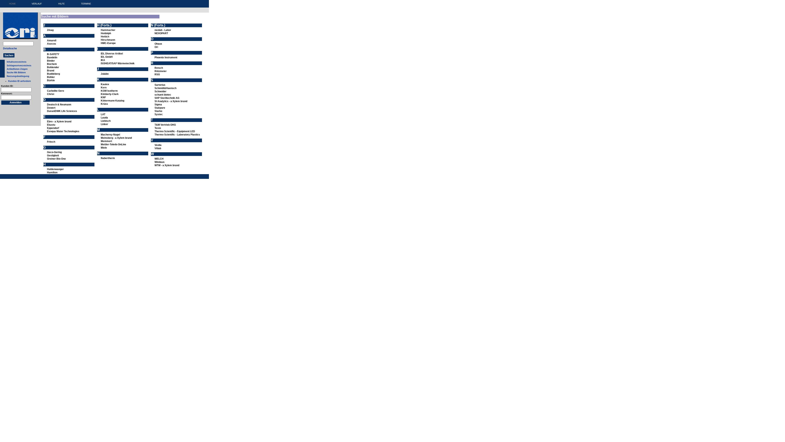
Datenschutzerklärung (98, 176)
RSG (157, 74)
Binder (51, 60)
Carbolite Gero (55, 90)
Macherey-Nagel (110, 134)
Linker (104, 124)
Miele (104, 147)
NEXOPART (161, 33)
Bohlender (53, 67)
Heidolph (106, 33)
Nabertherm (108, 158)
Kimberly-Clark (110, 94)
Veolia (158, 145)
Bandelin (52, 57)
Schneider (160, 91)
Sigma (158, 104)
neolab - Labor (163, 30)
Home (12, 3)
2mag (50, 30)
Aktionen (116, 176)
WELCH (159, 158)
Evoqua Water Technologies (63, 131)
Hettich (105, 36)
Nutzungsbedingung (18, 76)
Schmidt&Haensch (165, 88)
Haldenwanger (55, 169)
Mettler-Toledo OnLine (113, 144)
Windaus (160, 162)
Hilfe (61, 3)
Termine (86, 3)
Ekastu (51, 124)
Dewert (51, 107)
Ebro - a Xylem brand (59, 121)
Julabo (105, 73)
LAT (103, 114)
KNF (103, 97)
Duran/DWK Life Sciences (62, 111)
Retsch (159, 68)
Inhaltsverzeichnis (16, 62)
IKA (103, 60)
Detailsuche (10, 48)
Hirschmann (108, 39)
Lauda (104, 117)
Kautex (105, 84)
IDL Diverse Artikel (112, 53)
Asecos (51, 43)
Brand (50, 70)
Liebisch (106, 121)
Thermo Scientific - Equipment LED (175, 131)
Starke (158, 111)
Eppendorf (53, 128)
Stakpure (160, 107)
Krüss (104, 104)
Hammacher (108, 30)
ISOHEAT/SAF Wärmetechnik (118, 63)
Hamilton (52, 172)
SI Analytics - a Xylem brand (171, 101)
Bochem (52, 64)
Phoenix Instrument (166, 57)
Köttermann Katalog (112, 100)
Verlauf (37, 3)
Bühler (51, 77)
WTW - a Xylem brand (167, 165)
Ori (156, 47)
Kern (104, 87)
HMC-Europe (108, 43)
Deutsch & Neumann (59, 104)
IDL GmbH (107, 56)
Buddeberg (53, 73)
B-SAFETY (53, 54)
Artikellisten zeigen (17, 69)
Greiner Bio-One (56, 158)
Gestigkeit (53, 155)
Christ (50, 94)
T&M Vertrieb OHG (165, 124)
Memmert (106, 141)
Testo (158, 128)
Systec (159, 114)
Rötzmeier (161, 71)
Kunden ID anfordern (19, 81)
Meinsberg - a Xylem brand (116, 137)
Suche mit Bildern (16, 72)
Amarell (51, 40)
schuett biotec (163, 94)
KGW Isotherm (109, 90)
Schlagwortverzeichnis (19, 65)
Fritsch (51, 141)
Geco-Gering (54, 152)
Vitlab (158, 148)
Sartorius (160, 84)
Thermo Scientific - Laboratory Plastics (177, 134)
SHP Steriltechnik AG (167, 98)
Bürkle (51, 80)
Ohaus (158, 43)
